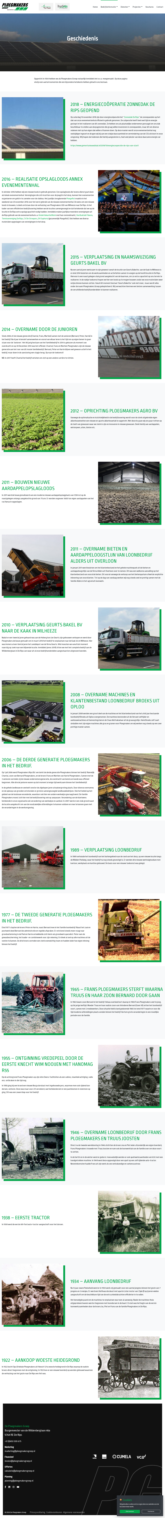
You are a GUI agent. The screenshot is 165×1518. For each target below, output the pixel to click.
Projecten (137, 7)
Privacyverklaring (37, 1512)
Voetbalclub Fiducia (84, 215)
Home (95, 7)
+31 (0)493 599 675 (13, 1441)
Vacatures (149, 7)
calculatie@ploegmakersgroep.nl (19, 1471)
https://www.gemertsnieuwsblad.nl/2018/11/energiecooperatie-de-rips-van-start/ (105, 145)
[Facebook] (5, 1487)
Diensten (124, 7)
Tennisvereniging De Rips (12, 218)
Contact (160, 7)
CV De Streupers (30, 218)
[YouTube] (18, 1487)
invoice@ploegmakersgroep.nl (18, 1461)
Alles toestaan (130, 1511)
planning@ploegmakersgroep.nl (19, 1480)
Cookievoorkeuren (54, 1512)
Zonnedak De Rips (131, 117)
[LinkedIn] (9, 1487)
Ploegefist (70, 198)
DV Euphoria (43, 218)
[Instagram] (13, 1487)
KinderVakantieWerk (47, 215)
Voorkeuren (151, 1511)
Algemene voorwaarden (74, 1512)
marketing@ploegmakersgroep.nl (20, 1451)
